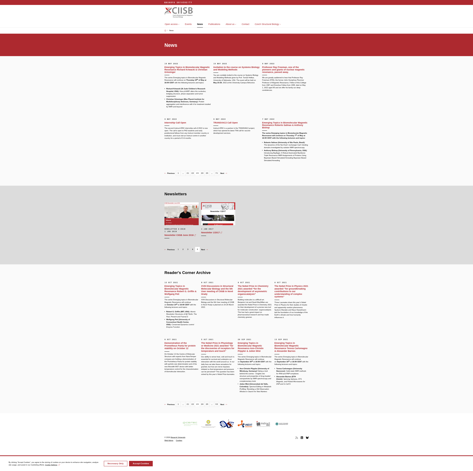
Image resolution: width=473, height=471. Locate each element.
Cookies (179, 440)
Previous (171, 173)
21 (188, 173)
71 (216, 173)
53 (216, 404)
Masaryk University (178, 437)
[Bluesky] (307, 437)
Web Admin (168, 440)
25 (207, 173)
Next (222, 173)
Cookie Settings (51, 465)
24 (202, 173)
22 (192, 173)
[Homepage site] (178, 12)
